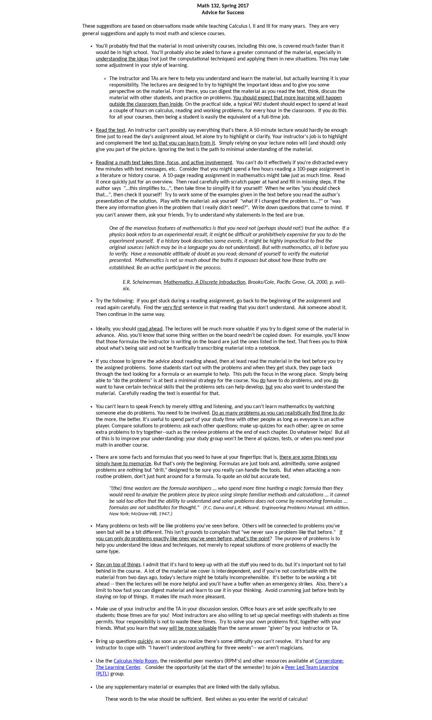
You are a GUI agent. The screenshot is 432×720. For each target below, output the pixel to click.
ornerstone (328, 661)
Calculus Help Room (136, 661)
